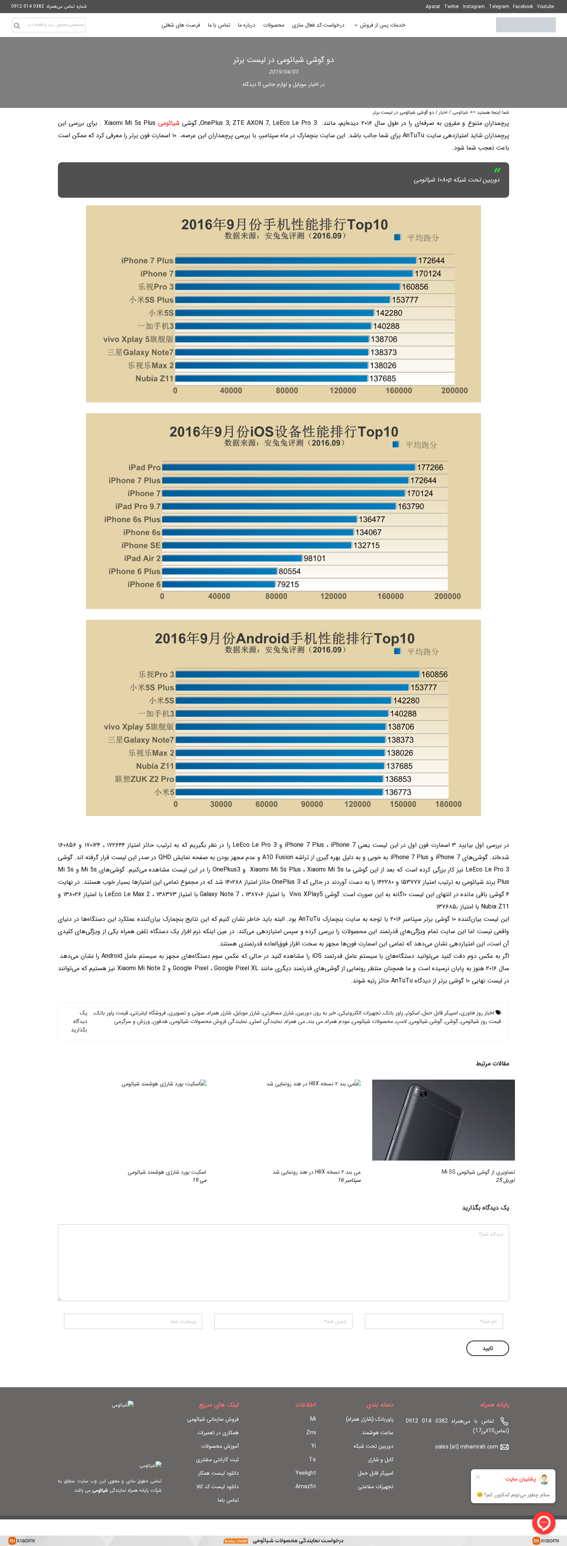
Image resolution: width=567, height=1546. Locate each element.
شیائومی (460, 112)
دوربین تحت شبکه (373, 1446)
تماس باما (228, 1500)
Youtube (545, 6)
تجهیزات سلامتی (375, 1486)
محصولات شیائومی (372, 1021)
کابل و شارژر (380, 1459)
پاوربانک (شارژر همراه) (369, 1419)
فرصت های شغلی (181, 25)
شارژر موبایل (247, 1013)
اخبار (314, 84)
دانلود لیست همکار (218, 1473)
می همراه (295, 1021)
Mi (313, 1419)
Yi (313, 1446)
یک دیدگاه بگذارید (79, 1021)
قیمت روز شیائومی (481, 1021)
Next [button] (71, 1132)
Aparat (433, 6)
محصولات (273, 25)
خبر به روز (325, 1013)
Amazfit (305, 1486)
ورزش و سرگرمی (132, 1021)
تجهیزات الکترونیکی (360, 1013)
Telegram (499, 6)
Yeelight (305, 1473)
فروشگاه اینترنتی (148, 1013)
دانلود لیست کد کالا (217, 1486)
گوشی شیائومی (426, 1021)
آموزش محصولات (220, 1446)
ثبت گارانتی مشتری (217, 1459)
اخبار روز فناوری (477, 1013)
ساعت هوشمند (377, 1432)
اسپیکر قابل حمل (440, 1013)
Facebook (523, 6)
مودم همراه (337, 1021)
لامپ (401, 1021)
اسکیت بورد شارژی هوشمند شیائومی (167, 1172)
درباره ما (246, 25)
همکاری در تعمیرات (218, 1432)
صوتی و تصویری (187, 1013)
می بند (315, 1021)
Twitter (451, 6)
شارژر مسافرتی (278, 1013)
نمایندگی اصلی (266, 1021)
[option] (438, 1132)
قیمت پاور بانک (111, 1013)
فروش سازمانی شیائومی (213, 1419)
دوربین (304, 1013)
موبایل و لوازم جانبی (284, 84)
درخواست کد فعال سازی (318, 25)
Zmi (311, 1432)
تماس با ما (219, 25)
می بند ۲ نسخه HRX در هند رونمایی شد (317, 1172)
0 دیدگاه (252, 84)
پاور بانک (393, 1013)
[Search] (17, 26)
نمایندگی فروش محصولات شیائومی (208, 1021)
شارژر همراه (219, 1013)
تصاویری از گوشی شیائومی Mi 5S (478, 1172)
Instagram (474, 6)
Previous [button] (496, 1132)
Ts (312, 1459)
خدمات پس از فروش (382, 26)
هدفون (160, 1021)
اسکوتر (413, 1013)
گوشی (451, 1021)
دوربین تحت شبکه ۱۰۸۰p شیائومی (457, 180)
